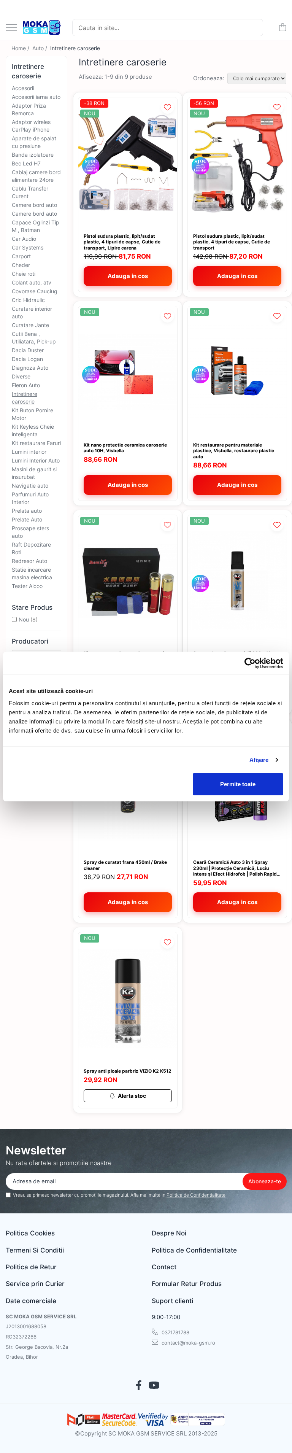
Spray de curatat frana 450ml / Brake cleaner (125, 865)
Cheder (21, 265)
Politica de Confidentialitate (196, 1195)
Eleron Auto (26, 385)
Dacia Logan (27, 359)
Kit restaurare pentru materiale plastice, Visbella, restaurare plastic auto (233, 450)
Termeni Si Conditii (35, 1250)
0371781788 (174, 1332)
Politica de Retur (31, 1267)
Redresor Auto (29, 561)
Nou (24, 619)
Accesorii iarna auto (36, 97)
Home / (21, 48)
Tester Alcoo (27, 586)
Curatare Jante (30, 325)
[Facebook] (138, 1386)
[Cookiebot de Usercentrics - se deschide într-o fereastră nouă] (250, 663)
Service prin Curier (35, 1284)
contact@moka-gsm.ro (187, 1343)
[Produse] (11, 28)
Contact (164, 1267)
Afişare (259, 760)
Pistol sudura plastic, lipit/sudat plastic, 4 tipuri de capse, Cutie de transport (231, 242)
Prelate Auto (27, 519)
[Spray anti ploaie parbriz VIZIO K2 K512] (127, 998)
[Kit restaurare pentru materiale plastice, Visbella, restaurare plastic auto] (237, 372)
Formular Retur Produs (187, 1284)
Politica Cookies (30, 1233)
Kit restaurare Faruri (36, 443)
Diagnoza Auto (30, 367)
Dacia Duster (28, 350)
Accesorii (23, 88)
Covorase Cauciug (34, 291)
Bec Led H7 (26, 163)
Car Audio (24, 238)
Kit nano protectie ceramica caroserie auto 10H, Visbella (125, 448)
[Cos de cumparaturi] (282, 27)
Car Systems (27, 247)
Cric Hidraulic (28, 300)
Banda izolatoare (33, 154)
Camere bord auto (34, 205)
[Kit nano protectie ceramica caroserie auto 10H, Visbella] (127, 372)
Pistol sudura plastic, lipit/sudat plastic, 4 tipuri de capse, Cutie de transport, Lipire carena (122, 242)
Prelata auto (27, 510)
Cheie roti (23, 273)
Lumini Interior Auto (36, 460)
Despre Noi (169, 1233)
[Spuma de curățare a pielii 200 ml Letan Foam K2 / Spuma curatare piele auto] (237, 581)
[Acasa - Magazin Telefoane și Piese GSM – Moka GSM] (42, 27)
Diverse (21, 376)
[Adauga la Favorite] (167, 107)
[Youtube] (153, 1386)
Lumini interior (29, 451)
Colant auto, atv (31, 282)
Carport (21, 256)
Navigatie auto (30, 485)
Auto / (40, 48)
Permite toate (238, 784)
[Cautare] (254, 27)
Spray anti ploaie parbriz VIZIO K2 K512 (127, 1071)
